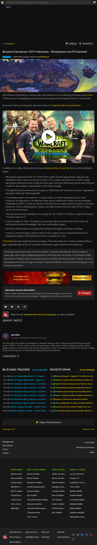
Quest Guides (33, 491)
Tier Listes (75, 487)
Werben (61, 532)
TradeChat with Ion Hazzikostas (65, 105)
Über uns (45, 532)
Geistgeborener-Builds (78, 517)
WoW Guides (17, 469)
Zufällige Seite (32, 537)
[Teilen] (94, 2)
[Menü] (2, 2)
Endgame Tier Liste (78, 482)
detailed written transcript (56, 168)
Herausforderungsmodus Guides (38, 508)
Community (89, 442)
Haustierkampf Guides (37, 499)
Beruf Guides (17, 491)
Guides (6, 453)
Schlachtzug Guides (17, 495)
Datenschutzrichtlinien (64, 537)
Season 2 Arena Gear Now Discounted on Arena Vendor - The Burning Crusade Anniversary (74, 380)
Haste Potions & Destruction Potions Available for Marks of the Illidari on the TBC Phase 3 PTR (74, 384)
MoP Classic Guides (36, 469)
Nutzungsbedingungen (16, 542)
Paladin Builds (76, 504)
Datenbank (8, 445)
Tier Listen (16, 504)
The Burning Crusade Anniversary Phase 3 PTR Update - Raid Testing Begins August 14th (74, 388)
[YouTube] (91, 535)
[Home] (5, 539)
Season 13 (74, 478)
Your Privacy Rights (16, 537)
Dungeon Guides (34, 482)
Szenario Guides (34, 504)
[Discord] (73, 535)
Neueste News (60, 369)
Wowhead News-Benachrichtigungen (40, 314)
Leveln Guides (17, 482)
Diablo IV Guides (77, 469)
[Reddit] (18, 307)
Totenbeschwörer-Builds (78, 499)
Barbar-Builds (76, 491)
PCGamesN (8, 241)
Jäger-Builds (75, 508)
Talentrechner (17, 499)
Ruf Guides (32, 495)
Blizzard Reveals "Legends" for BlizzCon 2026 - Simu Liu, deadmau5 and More (74, 376)
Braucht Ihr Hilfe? (16, 532)
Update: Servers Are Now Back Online (71, 399)
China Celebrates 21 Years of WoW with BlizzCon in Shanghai (74, 403)
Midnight (15, 508)
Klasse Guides (17, 474)
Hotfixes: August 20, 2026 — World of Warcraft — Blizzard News (28, 407)
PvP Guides (57, 499)
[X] (78, 535)
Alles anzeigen (39, 370)
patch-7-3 (17, 320)
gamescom (8, 320)
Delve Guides (17, 478)
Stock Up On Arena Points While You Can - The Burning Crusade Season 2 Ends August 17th (74, 407)
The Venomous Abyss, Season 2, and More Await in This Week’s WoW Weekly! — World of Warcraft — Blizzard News (28, 399)
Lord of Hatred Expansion (78, 474)
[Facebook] (12, 307)
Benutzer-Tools (33, 532)
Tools (5, 449)
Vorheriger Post (9, 429)
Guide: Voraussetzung (59, 474)
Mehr (92, 452)
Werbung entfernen (85, 447)
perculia (45, 57)
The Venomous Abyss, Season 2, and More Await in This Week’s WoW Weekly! (28, 384)
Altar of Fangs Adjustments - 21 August (27, 376)
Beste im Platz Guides (59, 478)
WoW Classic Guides (59, 469)
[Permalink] (24, 307)
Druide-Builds (76, 495)
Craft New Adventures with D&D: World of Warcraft (74, 411)
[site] (6, 314)
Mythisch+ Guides (17, 487)
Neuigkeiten (10, 43)
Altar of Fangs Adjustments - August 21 (27, 380)
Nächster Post (88, 429)
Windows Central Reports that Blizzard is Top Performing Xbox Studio (74, 391)
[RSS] (73, 539)
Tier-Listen (32, 517)
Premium (45, 537)
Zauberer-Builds (77, 512)
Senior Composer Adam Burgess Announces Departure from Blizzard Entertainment (74, 395)
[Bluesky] (6, 307)
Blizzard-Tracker (16, 369)
